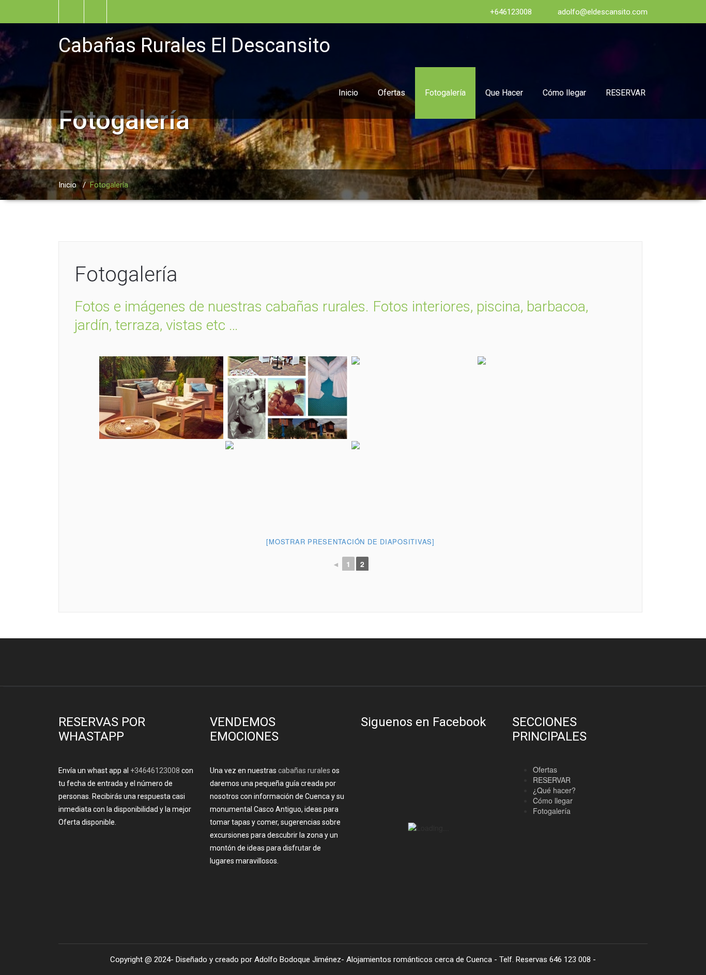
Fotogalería (445, 93)
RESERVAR (626, 93)
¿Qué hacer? (554, 790)
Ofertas (391, 93)
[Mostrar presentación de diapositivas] (350, 541)
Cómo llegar (564, 93)
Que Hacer (504, 93)
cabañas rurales (303, 770)
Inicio (348, 93)
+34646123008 (155, 770)
